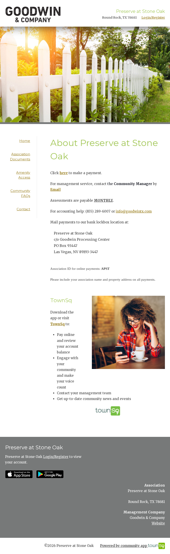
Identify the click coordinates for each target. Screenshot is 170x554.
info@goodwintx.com (134, 211)
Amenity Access (23, 175)
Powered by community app (124, 546)
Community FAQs (20, 193)
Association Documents (20, 156)
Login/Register (153, 18)
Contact (23, 209)
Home (24, 141)
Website (158, 523)
